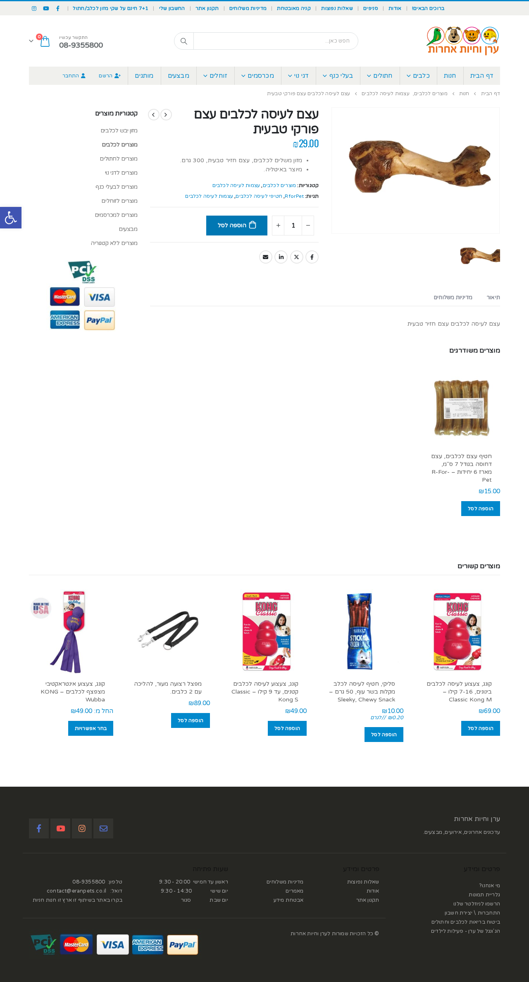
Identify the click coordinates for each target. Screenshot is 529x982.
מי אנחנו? (489, 885)
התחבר (70, 76)
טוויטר (296, 257)
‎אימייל (265, 257)
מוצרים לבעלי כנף (116, 186)
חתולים (382, 75)
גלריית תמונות (484, 894)
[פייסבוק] (58, 8)
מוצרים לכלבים (279, 185)
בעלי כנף (341, 75)
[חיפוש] (183, 41)
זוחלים (218, 75)
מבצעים (178, 75)
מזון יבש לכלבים (119, 130)
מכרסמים (261, 75)
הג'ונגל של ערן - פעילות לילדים (465, 931)
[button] (10, 217)
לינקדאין (281, 257)
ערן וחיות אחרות (477, 819)
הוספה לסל (232, 225)
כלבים (421, 75)
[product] (461, 407)
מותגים (144, 75)
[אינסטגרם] (34, 8)
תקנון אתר (207, 8)
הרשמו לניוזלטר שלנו (476, 903)
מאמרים (294, 891)
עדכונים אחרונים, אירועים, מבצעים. (461, 832)
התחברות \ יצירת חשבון (472, 913)
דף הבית (481, 75)
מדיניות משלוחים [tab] (453, 297)
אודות (395, 8)
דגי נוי (301, 75)
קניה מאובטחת (294, 8)
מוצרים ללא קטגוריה (114, 243)
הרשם (105, 76)
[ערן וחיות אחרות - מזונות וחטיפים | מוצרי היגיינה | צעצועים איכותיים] (463, 40)
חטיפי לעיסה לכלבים (259, 196)
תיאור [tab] (493, 297)
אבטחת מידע (289, 900)
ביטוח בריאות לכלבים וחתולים (465, 922)
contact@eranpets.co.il (76, 891)
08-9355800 (88, 882)
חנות (450, 75)
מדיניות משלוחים (248, 8)
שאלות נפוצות (337, 8)
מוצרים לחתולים (118, 158)
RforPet (294, 196)
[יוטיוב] (46, 8)
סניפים (370, 8)
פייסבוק (312, 257)
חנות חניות (45, 900)
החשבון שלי (172, 8)
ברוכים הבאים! (428, 8)
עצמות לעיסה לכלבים (236, 185)
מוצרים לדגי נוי (121, 172)
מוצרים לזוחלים (119, 200)
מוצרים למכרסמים (116, 214)
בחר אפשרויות (91, 728)
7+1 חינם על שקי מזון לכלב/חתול (110, 8)
